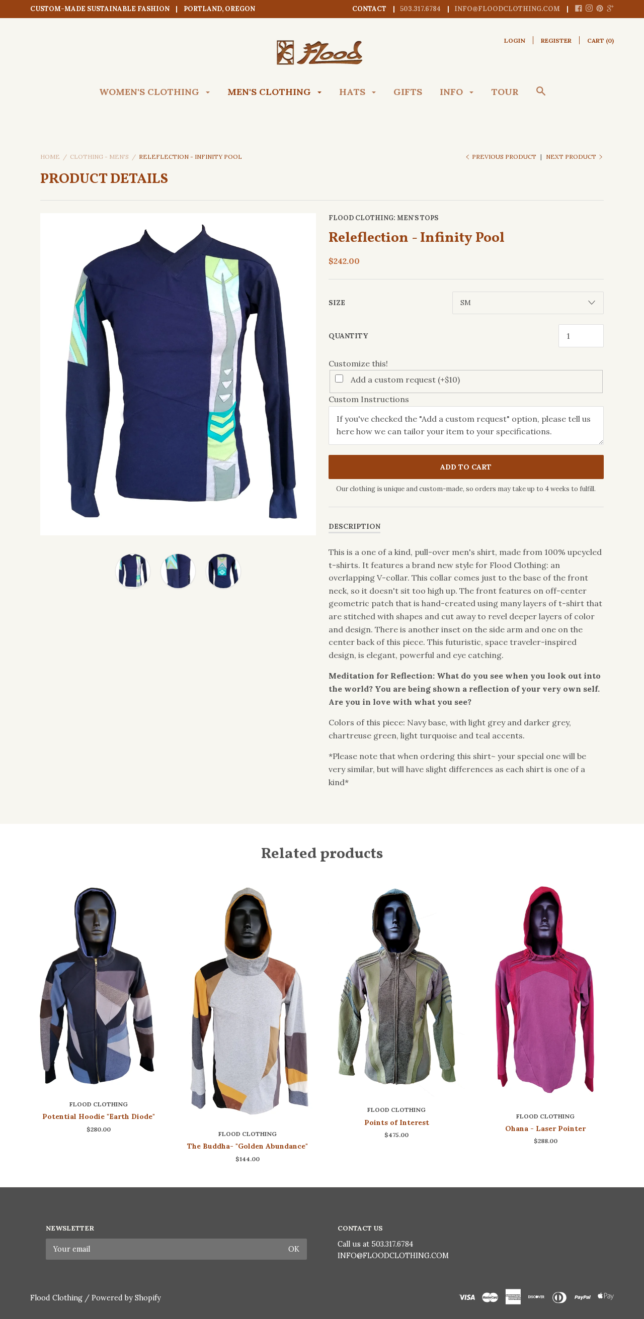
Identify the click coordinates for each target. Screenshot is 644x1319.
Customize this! (358, 363)
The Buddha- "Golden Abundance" (247, 1146)
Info (452, 92)
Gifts (407, 92)
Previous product (504, 156)
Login (514, 40)
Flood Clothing (361, 218)
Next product (572, 156)
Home (50, 156)
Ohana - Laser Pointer (545, 1128)
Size (337, 302)
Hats (353, 92)
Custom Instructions (369, 399)
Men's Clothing (270, 92)
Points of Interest (396, 1122)
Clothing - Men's (99, 156)
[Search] (540, 96)
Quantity (348, 335)
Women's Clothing (150, 92)
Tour (505, 92)
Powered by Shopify (126, 1297)
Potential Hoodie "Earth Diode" (98, 1116)
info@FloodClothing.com (507, 9)
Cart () (600, 40)
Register (556, 40)
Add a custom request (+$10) (405, 379)
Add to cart (466, 467)
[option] (178, 374)
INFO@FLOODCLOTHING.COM (393, 1255)
